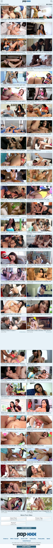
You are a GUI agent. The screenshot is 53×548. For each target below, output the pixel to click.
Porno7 (13, 523)
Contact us (5, 538)
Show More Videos (26, 528)
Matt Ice (50, 168)
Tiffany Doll (49, 151)
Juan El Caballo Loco (22, 266)
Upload (48, 538)
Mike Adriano (49, 430)
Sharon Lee (49, 86)
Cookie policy (33, 538)
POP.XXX (26, 535)
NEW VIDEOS (49, 4)
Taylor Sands (23, 201)
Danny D (24, 37)
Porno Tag (38, 518)
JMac (25, 53)
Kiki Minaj (24, 299)
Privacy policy (41, 538)
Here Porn (13, 518)
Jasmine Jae (49, 217)
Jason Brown (49, 53)
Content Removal (27, 540)
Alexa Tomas (49, 512)
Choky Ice (50, 184)
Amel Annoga (49, 233)
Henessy (24, 365)
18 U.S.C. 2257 (24, 538)
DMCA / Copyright (14, 538)
